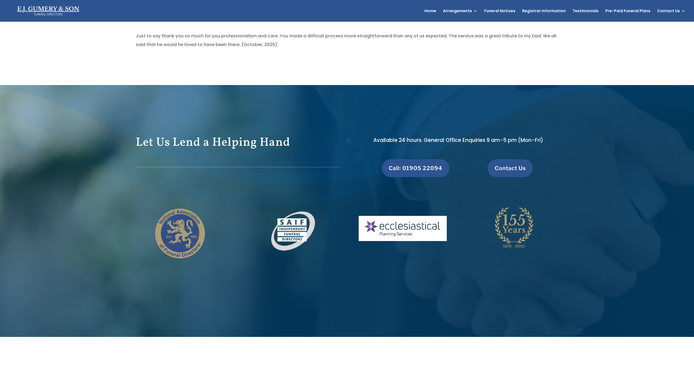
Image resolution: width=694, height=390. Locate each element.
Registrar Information (544, 11)
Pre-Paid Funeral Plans (627, 11)
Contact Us (668, 11)
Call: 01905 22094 (415, 168)
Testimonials (586, 11)
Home (430, 11)
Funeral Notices (499, 11)
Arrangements (457, 11)
